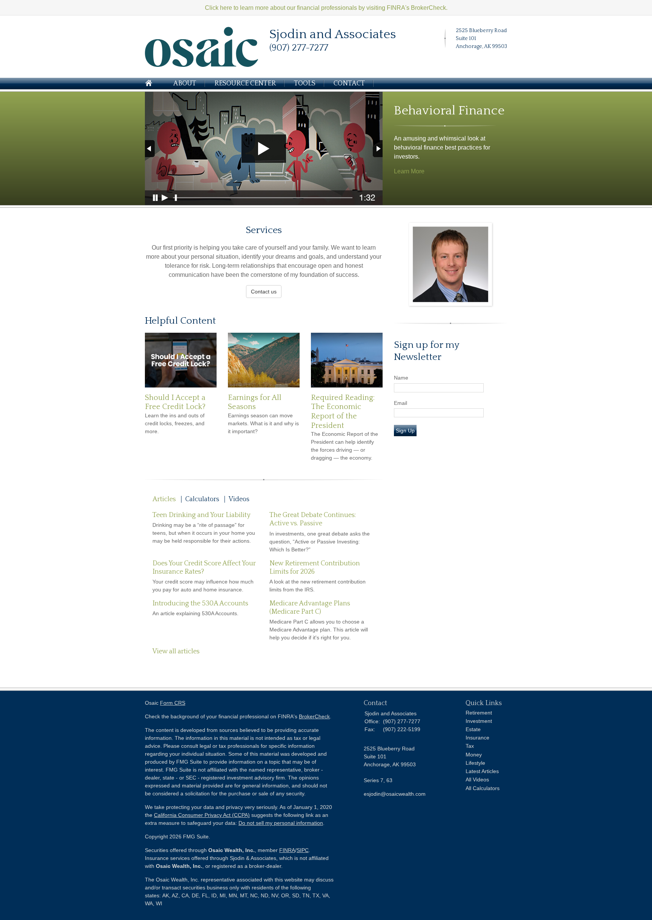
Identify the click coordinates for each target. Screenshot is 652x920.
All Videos (477, 779)
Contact (349, 83)
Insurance (477, 738)
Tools (304, 83)
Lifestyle (475, 763)
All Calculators (483, 788)
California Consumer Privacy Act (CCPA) (202, 815)
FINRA (287, 850)
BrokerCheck (314, 716)
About (184, 83)
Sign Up (405, 431)
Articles (164, 499)
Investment (479, 721)
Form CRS (172, 703)
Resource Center (245, 83)
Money (474, 755)
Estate (473, 729)
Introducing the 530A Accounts (200, 603)
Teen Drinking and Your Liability (201, 515)
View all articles (176, 651)
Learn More (409, 171)
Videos (239, 499)
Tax (470, 746)
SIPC (303, 850)
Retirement (479, 713)
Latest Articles (482, 771)
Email (400, 403)
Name (401, 378)
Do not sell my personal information (280, 823)
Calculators (202, 499)
